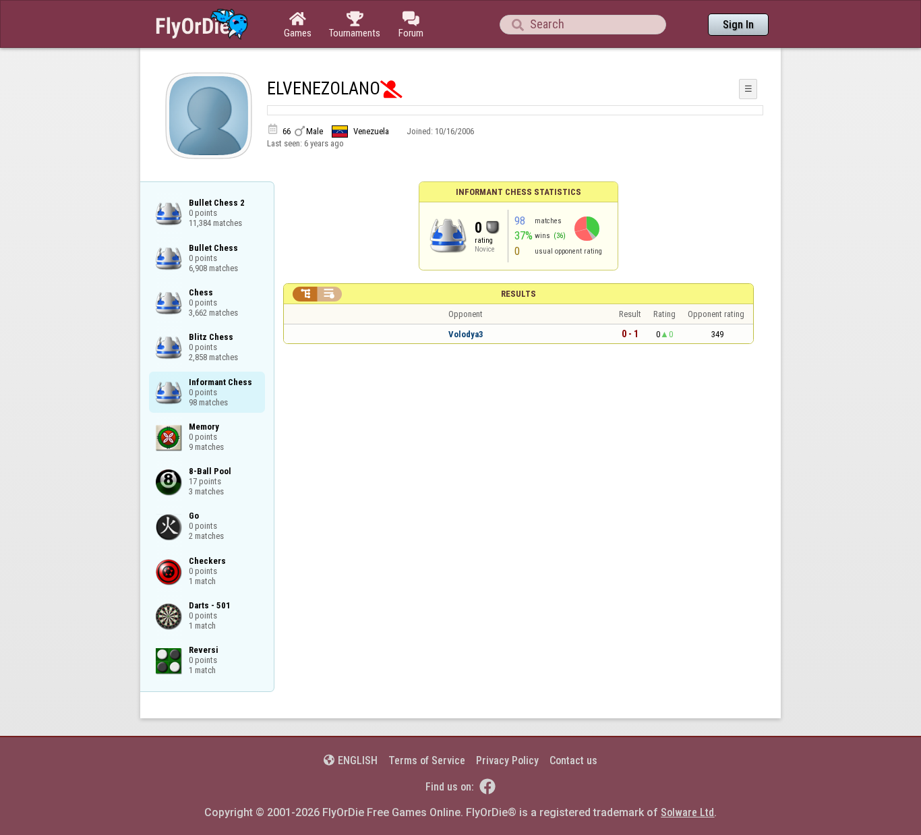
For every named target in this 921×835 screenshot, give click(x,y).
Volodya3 (465, 334)
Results (518, 294)
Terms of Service (426, 760)
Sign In (738, 24)
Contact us (573, 760)
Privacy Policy (507, 760)
